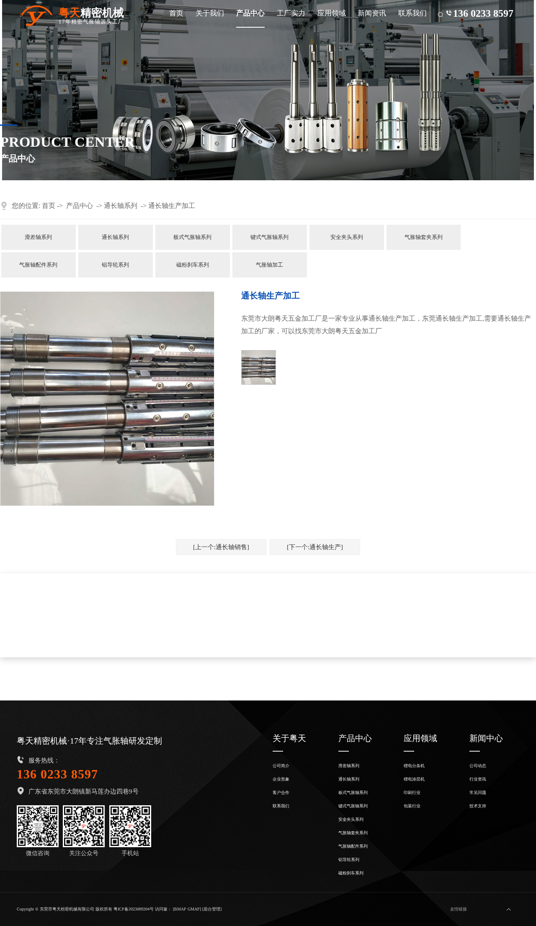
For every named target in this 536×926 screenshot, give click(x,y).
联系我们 (412, 13)
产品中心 (250, 13)
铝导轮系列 (115, 265)
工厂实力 (291, 13)
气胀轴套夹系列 (424, 237)
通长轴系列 (120, 205)
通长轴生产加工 (171, 205)
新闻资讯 (372, 13)
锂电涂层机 (414, 779)
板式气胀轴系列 (192, 237)
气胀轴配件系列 (38, 265)
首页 (176, 13)
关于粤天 (289, 738)
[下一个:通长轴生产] (315, 547)
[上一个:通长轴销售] (221, 547)
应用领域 (331, 13)
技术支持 (477, 806)
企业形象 (281, 779)
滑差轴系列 (38, 237)
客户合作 (281, 792)
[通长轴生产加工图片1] (258, 367)
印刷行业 (412, 792)
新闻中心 (486, 738)
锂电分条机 (414, 765)
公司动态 (477, 765)
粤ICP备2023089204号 (133, 909)
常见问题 (477, 792)
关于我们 (210, 13)
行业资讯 (477, 779)
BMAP (180, 909)
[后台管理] (212, 909)
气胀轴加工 (269, 265)
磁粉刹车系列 (192, 265)
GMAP (194, 909)
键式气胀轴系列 (269, 237)
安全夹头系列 (346, 237)
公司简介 (281, 765)
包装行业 (412, 806)
